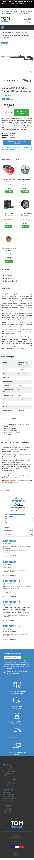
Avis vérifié (8, 543)
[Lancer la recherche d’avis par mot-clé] (31, 535)
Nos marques (10, 769)
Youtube (9, 810)
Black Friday (10, 768)
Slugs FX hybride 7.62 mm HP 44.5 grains (9, 214)
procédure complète (9, 480)
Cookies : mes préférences (9, 802)
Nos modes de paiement (9, 794)
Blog (8, 775)
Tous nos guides (7, 800)
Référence (5, 135)
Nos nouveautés (11, 771)
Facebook (9, 808)
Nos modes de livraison (9, 796)
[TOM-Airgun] (5, 19)
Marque (4, 133)
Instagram (9, 812)
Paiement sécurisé (26, 11)
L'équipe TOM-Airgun (12, 782)
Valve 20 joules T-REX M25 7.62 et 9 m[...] (9, 249)
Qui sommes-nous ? (24, 13)
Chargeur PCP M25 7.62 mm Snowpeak (25, 214)
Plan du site (10, 773)
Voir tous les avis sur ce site (18, 511)
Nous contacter (7, 792)
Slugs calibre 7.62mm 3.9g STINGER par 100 (25, 180)
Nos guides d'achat (8, 13)
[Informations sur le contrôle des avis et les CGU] (27, 508)
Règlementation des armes (9, 798)
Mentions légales (11, 786)
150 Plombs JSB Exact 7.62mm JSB (9, 180)
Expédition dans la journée (9, 11)
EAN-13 (4, 137)
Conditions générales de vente (14, 784)
